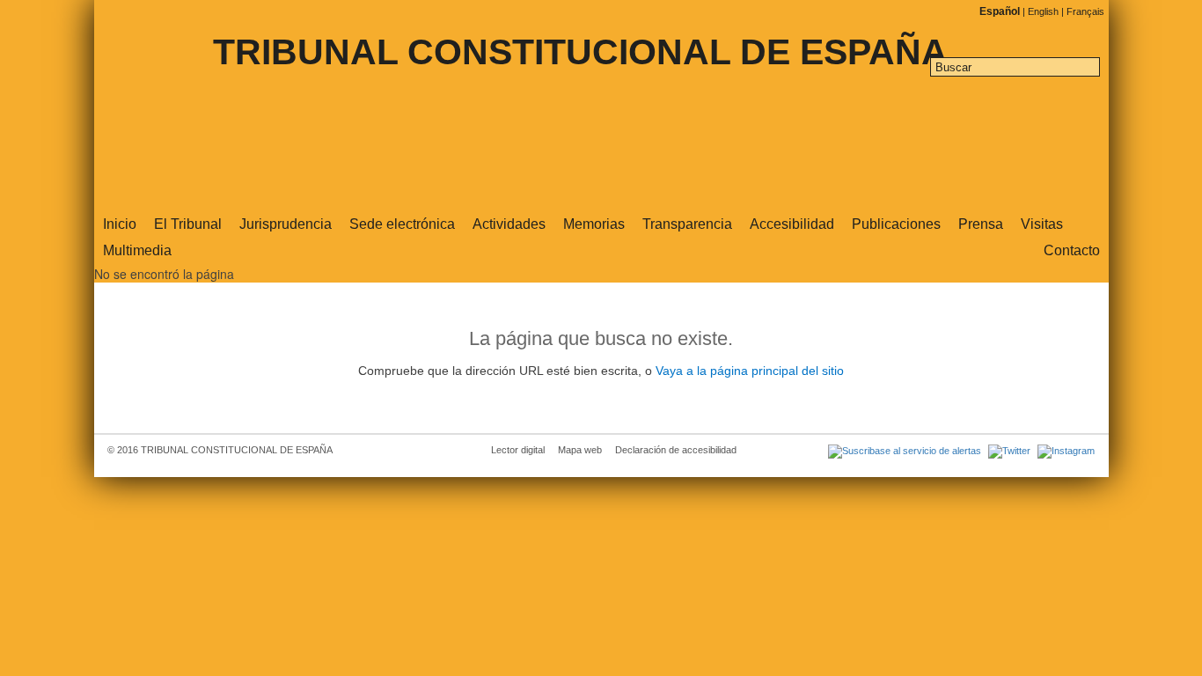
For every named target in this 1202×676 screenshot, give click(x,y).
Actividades (509, 224)
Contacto (1072, 250)
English (1044, 11)
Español (1000, 11)
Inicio (119, 224)
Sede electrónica (402, 224)
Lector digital (518, 450)
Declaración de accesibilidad (676, 450)
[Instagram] (1064, 450)
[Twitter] (1008, 450)
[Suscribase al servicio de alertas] (904, 450)
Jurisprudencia (285, 224)
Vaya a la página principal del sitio (750, 371)
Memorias (594, 224)
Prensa (980, 224)
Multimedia (137, 250)
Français (1085, 11)
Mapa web (580, 450)
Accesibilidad (792, 224)
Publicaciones (896, 224)
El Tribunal (188, 224)
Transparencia (687, 224)
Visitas (1042, 224)
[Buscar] (1091, 68)
